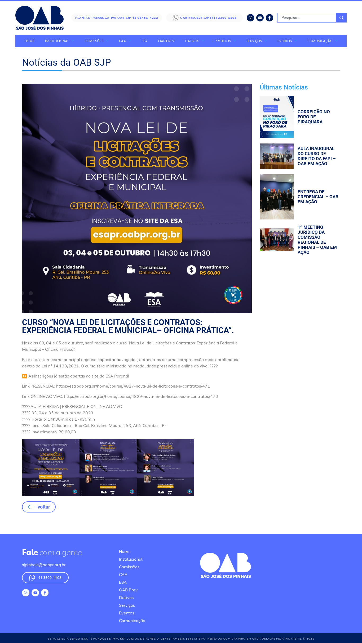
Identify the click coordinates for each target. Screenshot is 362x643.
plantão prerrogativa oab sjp (116, 18)
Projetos (223, 41)
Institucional (57, 41)
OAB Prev (166, 41)
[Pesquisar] (341, 18)
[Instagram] (250, 17)
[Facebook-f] (269, 17)
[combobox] (306, 18)
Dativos (192, 41)
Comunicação (320, 41)
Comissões (94, 41)
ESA (145, 41)
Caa (122, 41)
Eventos (284, 41)
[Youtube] (260, 17)
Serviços (254, 41)
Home (29, 41)
